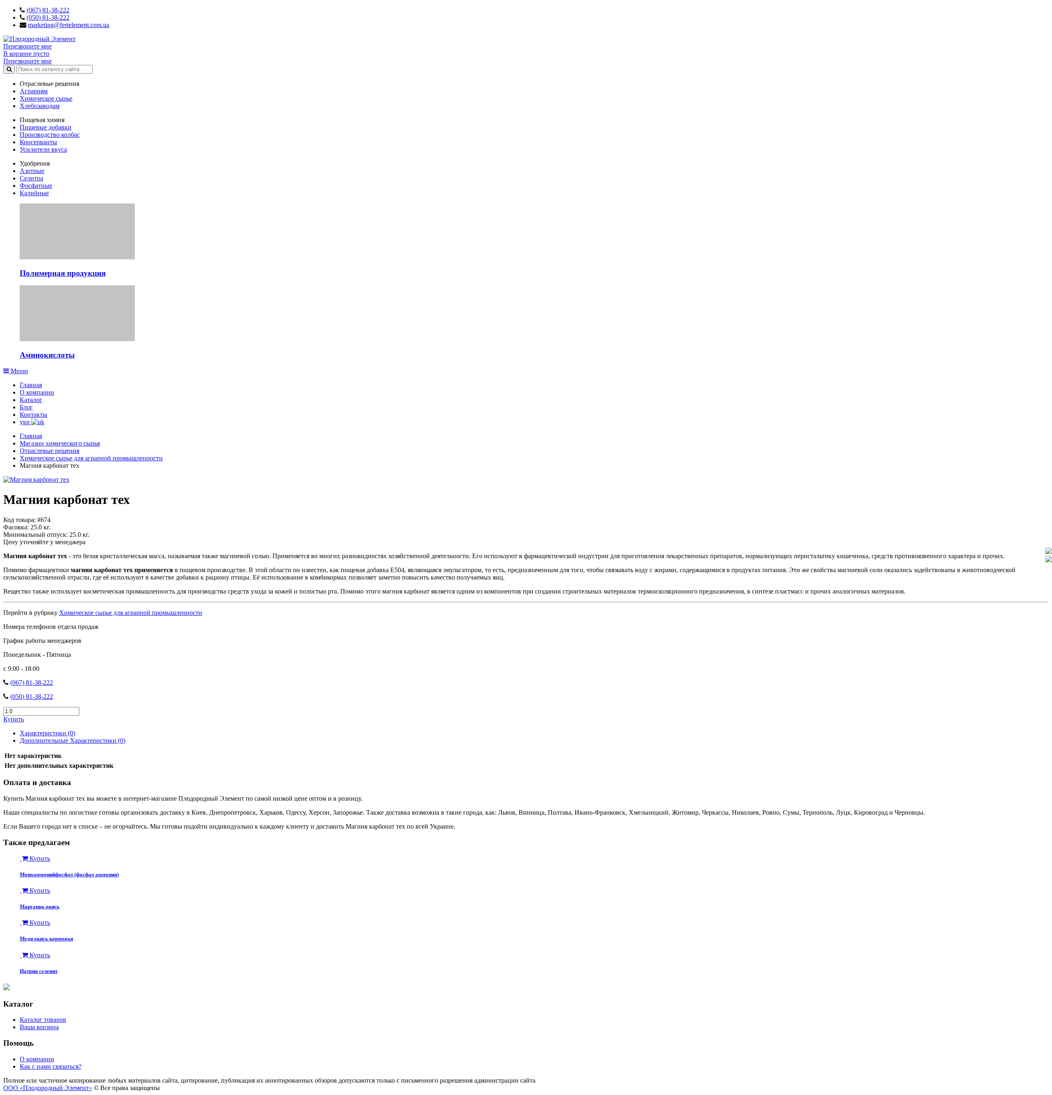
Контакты (33, 414)
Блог (26, 407)
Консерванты (38, 142)
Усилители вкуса (43, 149)
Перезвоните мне (27, 46)
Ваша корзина (39, 1026)
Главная (31, 384)
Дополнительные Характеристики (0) (72, 740)
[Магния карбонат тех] (36, 479)
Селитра (31, 178)
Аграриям (34, 91)
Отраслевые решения (49, 450)
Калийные (34, 192)
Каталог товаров (43, 1019)
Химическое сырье (46, 98)
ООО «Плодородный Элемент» (47, 1087)
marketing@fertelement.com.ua (68, 24)
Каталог (31, 399)
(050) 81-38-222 (48, 17)
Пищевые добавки (46, 127)
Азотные (32, 170)
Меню (18, 370)
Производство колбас (50, 134)
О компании (37, 392)
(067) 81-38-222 (48, 10)
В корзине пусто (26, 53)
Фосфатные (36, 185)
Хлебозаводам (40, 105)
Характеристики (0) (47, 733)
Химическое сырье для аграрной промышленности (91, 458)
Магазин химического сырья (60, 443)
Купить (13, 719)
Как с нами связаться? (50, 1066)
